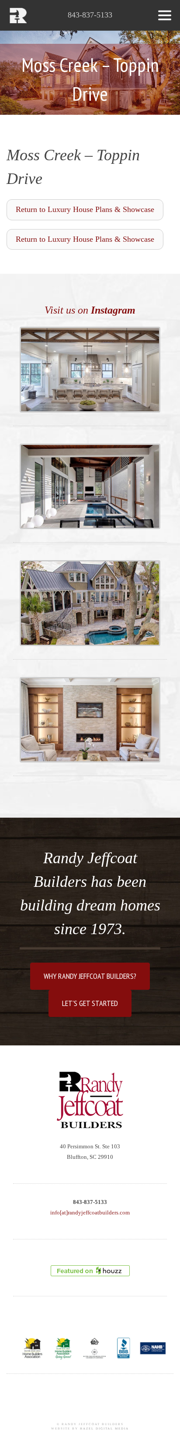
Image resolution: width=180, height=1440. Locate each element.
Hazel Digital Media (104, 1428)
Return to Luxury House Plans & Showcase (85, 209)
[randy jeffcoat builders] (90, 1100)
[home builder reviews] (90, 1270)
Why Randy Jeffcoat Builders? (90, 976)
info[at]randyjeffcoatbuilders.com (90, 1212)
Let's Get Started (90, 1003)
